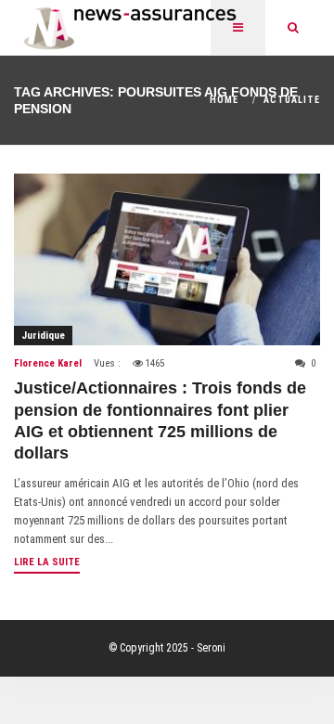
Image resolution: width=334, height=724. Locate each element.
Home (224, 100)
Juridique (43, 336)
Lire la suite (47, 562)
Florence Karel (48, 363)
